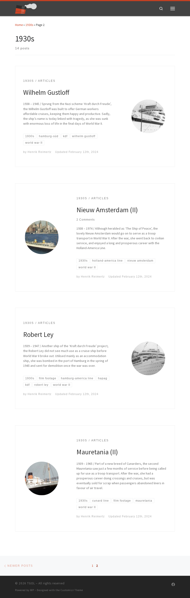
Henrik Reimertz (39, 151)
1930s (29, 25)
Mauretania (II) (97, 452)
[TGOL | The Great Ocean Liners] (26, 8)
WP (32, 590)
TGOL (31, 583)
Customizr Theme (71, 590)
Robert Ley (38, 334)
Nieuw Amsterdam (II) (107, 210)
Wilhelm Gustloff (46, 92)
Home (19, 25)
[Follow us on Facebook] (173, 584)
